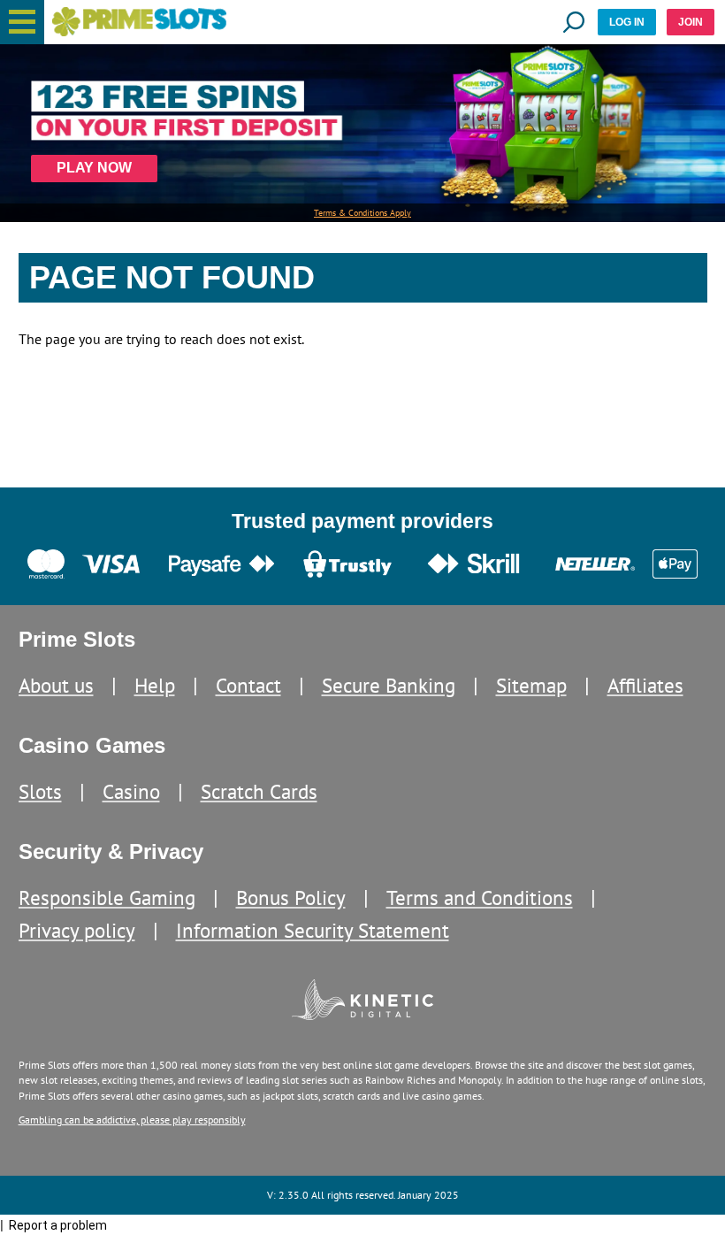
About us (56, 685)
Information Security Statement (312, 930)
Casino (131, 791)
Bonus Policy (291, 897)
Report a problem (58, 1225)
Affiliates (645, 685)
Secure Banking (388, 685)
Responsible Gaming (107, 897)
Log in (627, 22)
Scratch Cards (259, 791)
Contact (248, 685)
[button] (22, 22)
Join (690, 22)
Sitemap (531, 685)
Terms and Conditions (479, 897)
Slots (40, 791)
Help (154, 685)
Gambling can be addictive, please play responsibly (132, 1119)
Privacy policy (77, 930)
